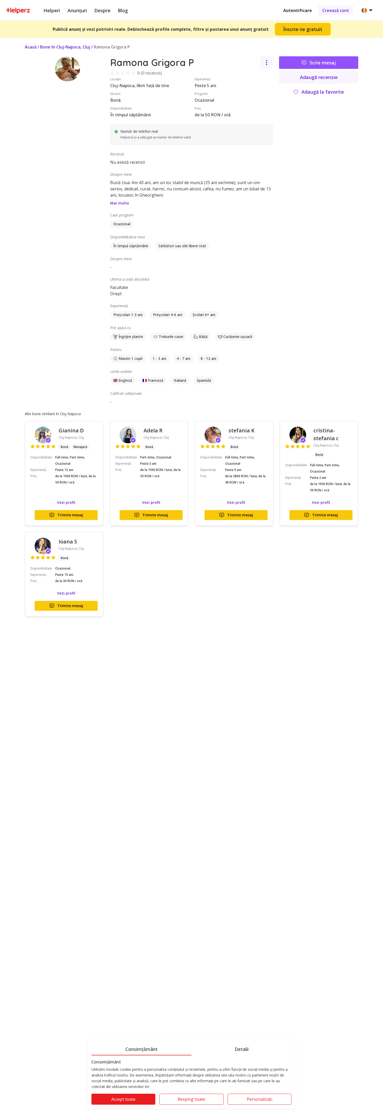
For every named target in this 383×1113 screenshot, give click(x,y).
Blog (123, 10)
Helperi (52, 10)
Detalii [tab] (242, 1049)
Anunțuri (77, 10)
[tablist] (191, 1048)
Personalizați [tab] (259, 1099)
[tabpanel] (191, 1084)
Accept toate (123, 1099)
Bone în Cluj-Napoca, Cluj (65, 47)
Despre (102, 10)
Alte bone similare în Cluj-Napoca (53, 413)
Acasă (30, 47)
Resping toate (191, 1099)
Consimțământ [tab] (141, 1049)
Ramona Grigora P (112, 47)
